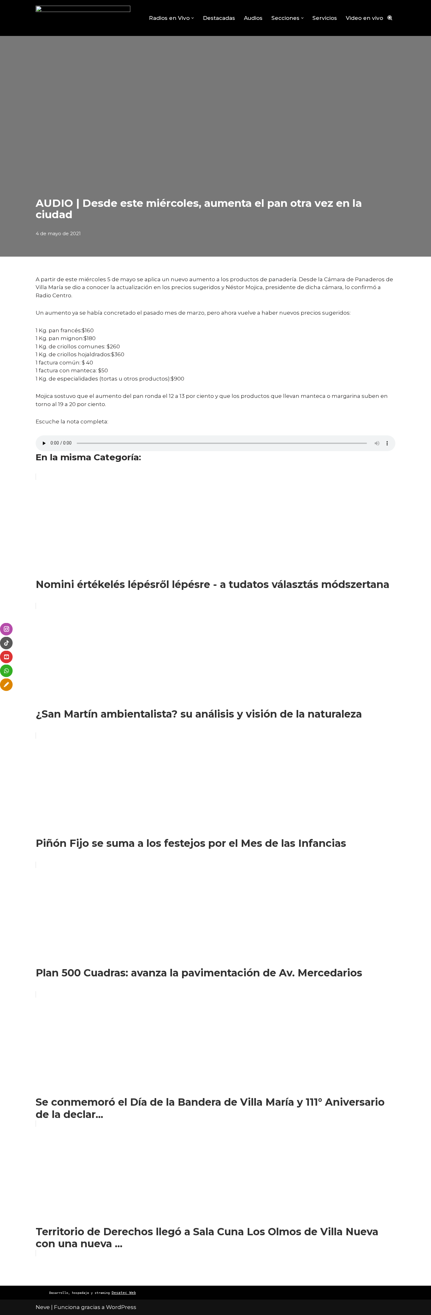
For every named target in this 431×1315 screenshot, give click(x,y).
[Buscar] (389, 17)
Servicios (324, 18)
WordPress (121, 1307)
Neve (43, 1307)
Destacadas (219, 18)
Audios (253, 18)
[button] (192, 18)
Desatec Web (124, 1293)
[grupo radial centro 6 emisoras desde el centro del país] (83, 18)
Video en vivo (364, 18)
